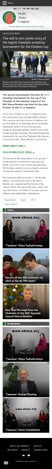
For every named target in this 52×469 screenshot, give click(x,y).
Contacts (37, 446)
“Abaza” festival (11, 204)
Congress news (41, 450)
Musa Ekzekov (10, 200)
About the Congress (19, 446)
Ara (37, 9)
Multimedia (12, 450)
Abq (32, 9)
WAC (33, 200)
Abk (28, 9)
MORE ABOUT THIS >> (14, 145)
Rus (15, 9)
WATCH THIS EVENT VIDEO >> (19, 152)
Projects (26, 450)
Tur (23, 9)
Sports (23, 200)
